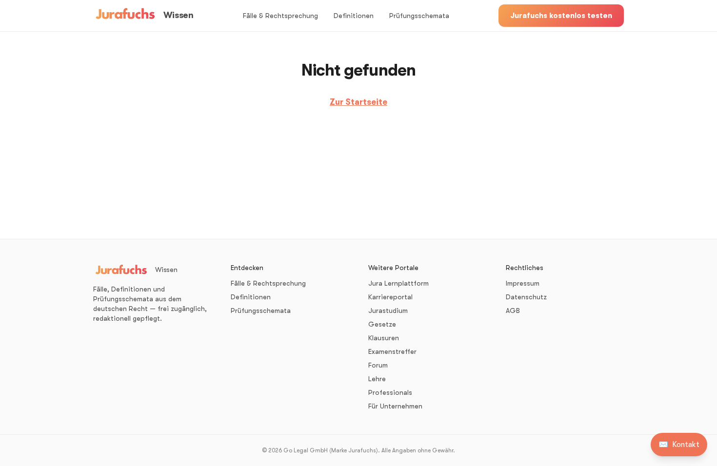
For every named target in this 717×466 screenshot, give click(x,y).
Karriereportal (390, 297)
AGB (513, 310)
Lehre (377, 379)
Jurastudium (388, 310)
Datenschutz (526, 297)
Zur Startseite (358, 102)
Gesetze (382, 324)
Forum (378, 365)
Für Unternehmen (395, 406)
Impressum (522, 283)
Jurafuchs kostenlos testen (561, 15)
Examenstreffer (392, 351)
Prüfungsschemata (419, 15)
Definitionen (354, 15)
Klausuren (383, 338)
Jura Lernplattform (398, 283)
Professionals (390, 392)
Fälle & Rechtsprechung (280, 15)
